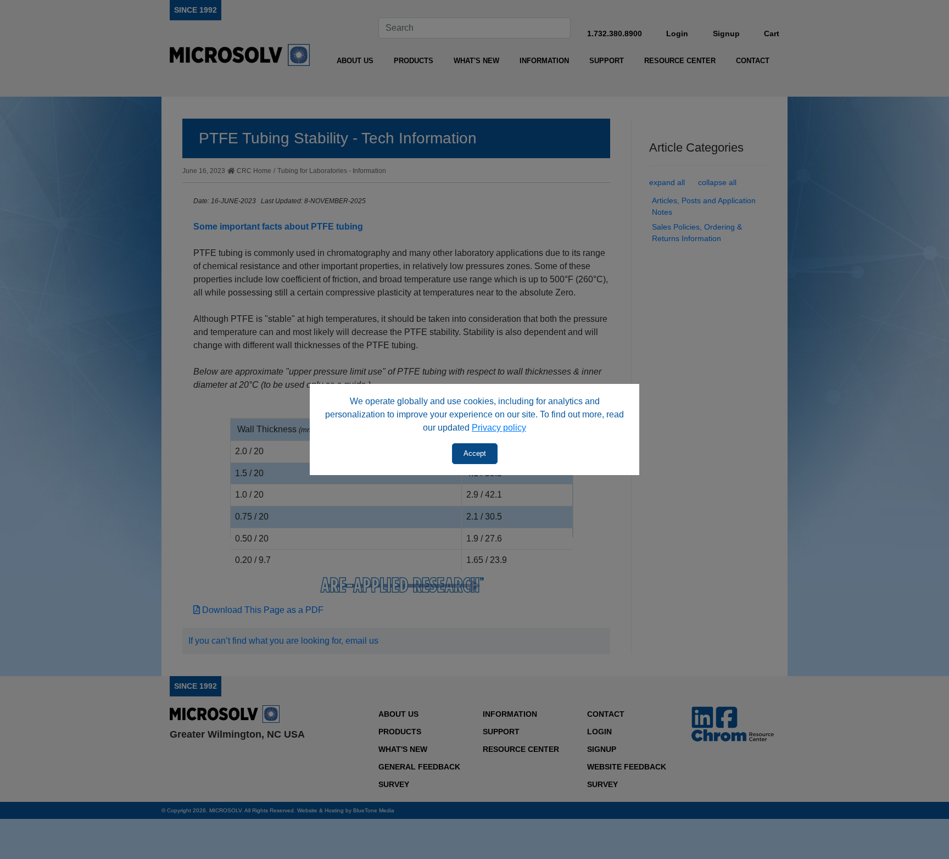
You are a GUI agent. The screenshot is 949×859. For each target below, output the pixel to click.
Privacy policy (499, 427)
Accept (475, 453)
